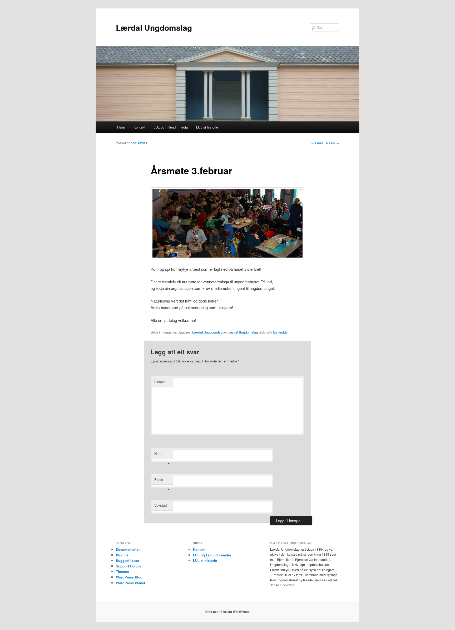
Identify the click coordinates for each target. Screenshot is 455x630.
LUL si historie (207, 127)
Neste (332, 143)
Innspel (159, 381)
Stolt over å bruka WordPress (227, 611)
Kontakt (139, 127)
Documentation (128, 549)
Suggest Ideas (127, 560)
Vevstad (160, 505)
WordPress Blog (129, 577)
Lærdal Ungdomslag (154, 27)
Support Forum (128, 566)
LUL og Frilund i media (171, 127)
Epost (162, 481)
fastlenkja (280, 332)
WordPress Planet (130, 582)
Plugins (122, 554)
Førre (317, 143)
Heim (121, 127)
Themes (122, 571)
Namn (162, 455)
